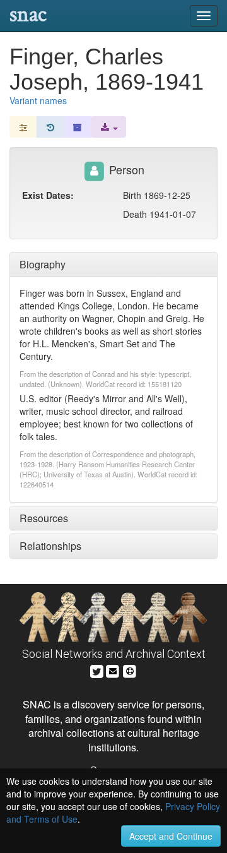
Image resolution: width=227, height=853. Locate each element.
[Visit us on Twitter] (96, 669)
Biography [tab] (43, 264)
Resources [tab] (44, 518)
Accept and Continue (170, 836)
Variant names (38, 100)
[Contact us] (112, 669)
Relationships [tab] (50, 546)
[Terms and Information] (129, 669)
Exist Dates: (48, 195)
